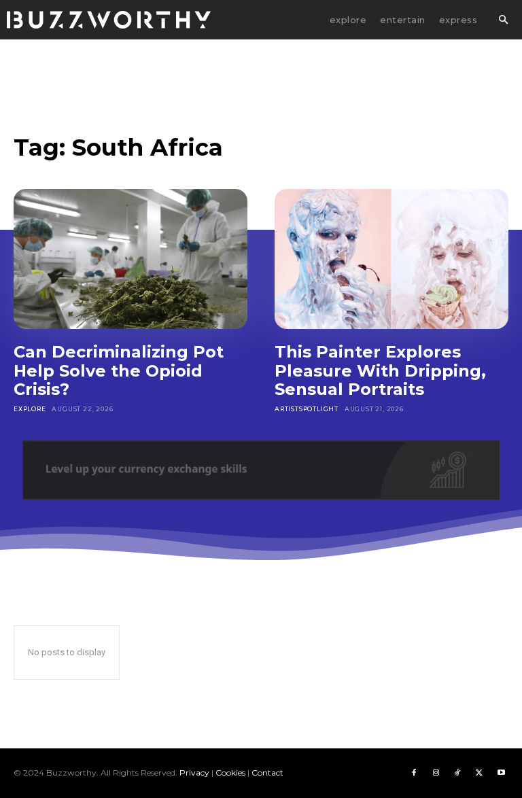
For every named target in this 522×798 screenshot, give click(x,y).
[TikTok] (457, 772)
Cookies (230, 772)
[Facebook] (413, 772)
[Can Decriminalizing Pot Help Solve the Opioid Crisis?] (130, 259)
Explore (30, 409)
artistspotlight (306, 409)
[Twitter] (479, 772)
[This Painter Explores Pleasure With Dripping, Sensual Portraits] (391, 259)
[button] (503, 20)
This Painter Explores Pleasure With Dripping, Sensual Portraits (380, 370)
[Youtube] (500, 772)
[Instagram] (435, 772)
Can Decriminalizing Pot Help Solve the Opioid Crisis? (119, 370)
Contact (267, 772)
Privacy (194, 772)
